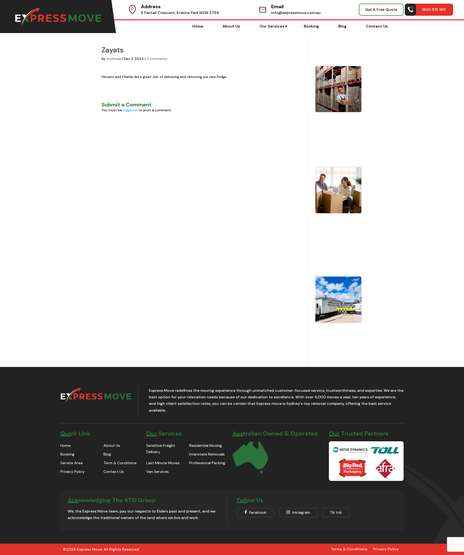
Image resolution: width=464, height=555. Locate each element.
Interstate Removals (207, 454)
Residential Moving (205, 445)
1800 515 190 (434, 9)
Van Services (157, 471)
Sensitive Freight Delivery (160, 448)
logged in (130, 110)
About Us (231, 26)
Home (197, 26)
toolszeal (113, 58)
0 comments (156, 58)
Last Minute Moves (163, 462)
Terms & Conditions (349, 549)
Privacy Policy (72, 471)
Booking (311, 26)
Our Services (272, 26)
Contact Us (377, 26)
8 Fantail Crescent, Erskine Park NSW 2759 (180, 12)
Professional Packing (207, 462)
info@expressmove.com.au (296, 12)
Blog (342, 26)
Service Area (71, 462)
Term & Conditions (120, 462)
